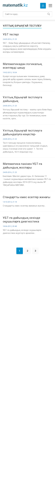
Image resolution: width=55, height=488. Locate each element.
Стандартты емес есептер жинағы (26, 197)
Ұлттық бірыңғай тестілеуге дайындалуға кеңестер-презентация (22, 132)
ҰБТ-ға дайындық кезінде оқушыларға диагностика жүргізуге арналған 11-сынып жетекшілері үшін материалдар (25, 219)
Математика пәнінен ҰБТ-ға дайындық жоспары (22, 165)
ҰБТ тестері (11, 34)
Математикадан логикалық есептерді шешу (22, 65)
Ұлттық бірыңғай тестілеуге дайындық (22, 99)
